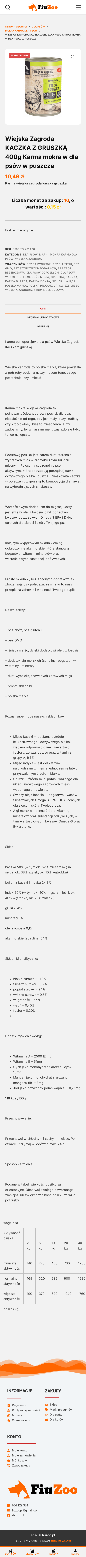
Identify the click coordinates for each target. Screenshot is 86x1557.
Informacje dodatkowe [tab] (43, 317)
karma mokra (39, 281)
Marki (43, 254)
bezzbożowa (15, 272)
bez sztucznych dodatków (35, 268)
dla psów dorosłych (42, 272)
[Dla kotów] (32, 1551)
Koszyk (53, 1554)
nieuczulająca (64, 281)
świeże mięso (69, 285)
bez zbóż (64, 268)
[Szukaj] (7, 7)
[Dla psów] (11, 1551)
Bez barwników (39, 264)
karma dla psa (16, 281)
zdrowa (58, 289)
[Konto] (75, 1551)
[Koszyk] (54, 1551)
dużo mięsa (40, 277)
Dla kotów (32, 1554)
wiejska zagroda (18, 289)
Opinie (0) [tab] (43, 326)
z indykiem (42, 289)
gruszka (57, 277)
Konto (75, 1554)
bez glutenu (62, 264)
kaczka (71, 277)
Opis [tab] (43, 308)
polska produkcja (43, 285)
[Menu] (78, 7)
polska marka (16, 285)
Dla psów (30, 254)
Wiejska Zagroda (28, 258)
